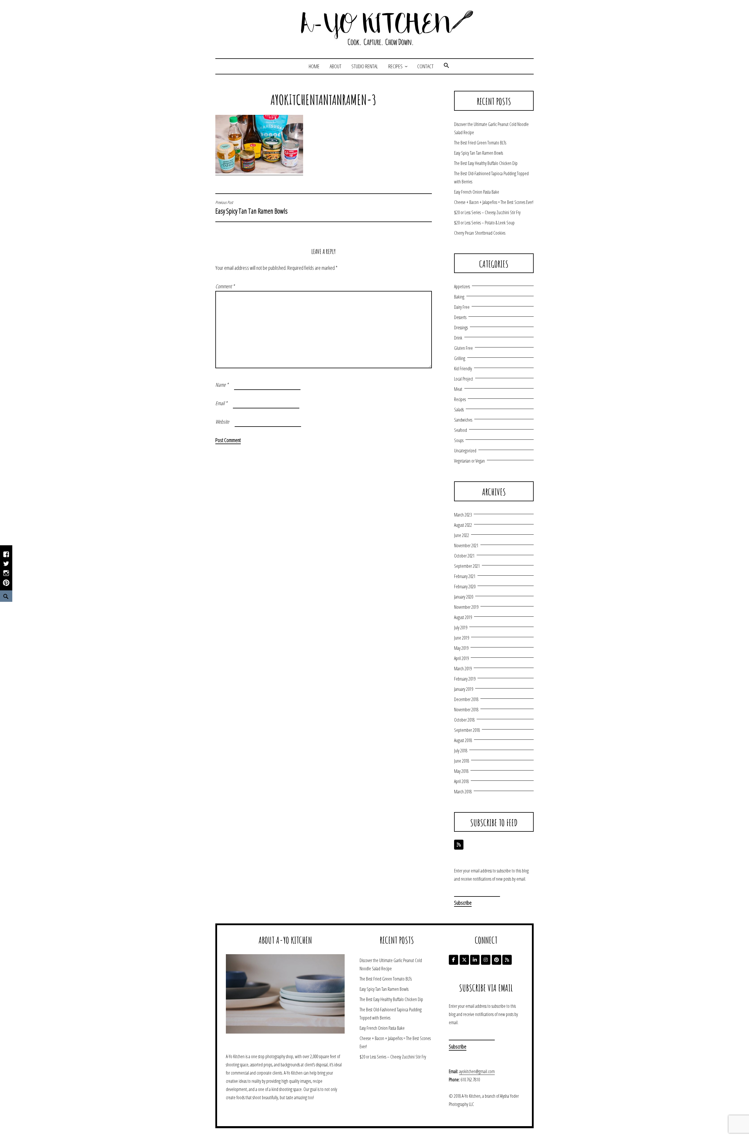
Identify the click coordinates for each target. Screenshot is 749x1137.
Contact (425, 66)
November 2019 (466, 607)
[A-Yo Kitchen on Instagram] (485, 960)
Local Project (463, 379)
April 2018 (461, 781)
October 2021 (464, 556)
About (335, 66)
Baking (459, 297)
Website (222, 421)
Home (314, 66)
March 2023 (463, 515)
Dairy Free (462, 307)
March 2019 (463, 668)
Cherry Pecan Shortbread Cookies (479, 233)
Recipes (395, 66)
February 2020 (464, 586)
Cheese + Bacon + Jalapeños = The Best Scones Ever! (493, 202)
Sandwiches (463, 420)
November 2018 (466, 709)
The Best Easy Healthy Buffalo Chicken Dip (486, 163)
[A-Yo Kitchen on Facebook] (453, 960)
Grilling (459, 358)
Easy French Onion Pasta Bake (476, 192)
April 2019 (461, 658)
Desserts (460, 317)
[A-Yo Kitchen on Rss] (507, 960)
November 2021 (466, 545)
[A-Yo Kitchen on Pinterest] (496, 960)
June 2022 (461, 535)
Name (222, 384)
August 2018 (463, 740)
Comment (225, 286)
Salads (459, 409)
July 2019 (460, 627)
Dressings (461, 327)
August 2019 (463, 617)
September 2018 (467, 730)
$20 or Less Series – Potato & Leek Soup (484, 222)
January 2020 (463, 597)
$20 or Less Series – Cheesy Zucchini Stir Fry (487, 212)
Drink (458, 338)
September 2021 (467, 566)
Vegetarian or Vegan (469, 461)
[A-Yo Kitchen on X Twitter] (464, 960)
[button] (446, 66)
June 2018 (461, 761)
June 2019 (461, 638)
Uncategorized (465, 450)
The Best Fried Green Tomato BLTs (480, 142)
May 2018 (461, 771)
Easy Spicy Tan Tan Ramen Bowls (251, 208)
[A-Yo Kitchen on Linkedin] (475, 960)
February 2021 (464, 576)
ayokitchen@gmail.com (477, 1071)
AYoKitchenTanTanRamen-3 (323, 99)
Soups (458, 440)
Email (221, 403)
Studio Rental (364, 66)
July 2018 (460, 750)
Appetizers (462, 286)
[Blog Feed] (458, 845)
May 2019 (461, 648)
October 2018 (464, 720)
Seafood (460, 430)
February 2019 (464, 679)
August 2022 (463, 525)
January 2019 (463, 689)
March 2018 (463, 791)
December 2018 (466, 699)
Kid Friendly (463, 368)
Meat (458, 389)
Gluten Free (463, 348)
